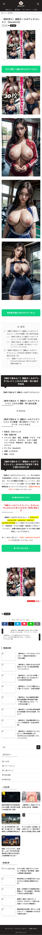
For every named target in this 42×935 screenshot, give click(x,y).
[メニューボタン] (4, 4)
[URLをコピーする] (37, 624)
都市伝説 (7, 779)
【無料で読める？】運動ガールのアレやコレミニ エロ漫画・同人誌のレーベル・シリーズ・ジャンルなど (24, 344)
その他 (6, 761)
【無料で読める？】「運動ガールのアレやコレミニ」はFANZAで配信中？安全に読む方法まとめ (22, 353)
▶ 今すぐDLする (21, 548)
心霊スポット (9, 770)
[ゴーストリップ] (20, 4)
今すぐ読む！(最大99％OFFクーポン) (21, 69)
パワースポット (9, 766)
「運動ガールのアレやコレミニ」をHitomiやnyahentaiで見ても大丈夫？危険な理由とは (24, 360)
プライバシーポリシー (21, 928)
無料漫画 (13, 25)
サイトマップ (9, 928)
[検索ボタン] (38, 4)
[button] (5, 624)
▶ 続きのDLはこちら (21, 497)
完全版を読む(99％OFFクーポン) (21, 312)
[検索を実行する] (38, 747)
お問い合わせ (33, 928)
